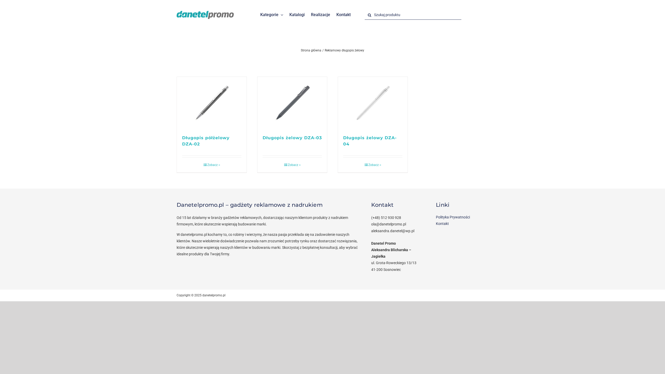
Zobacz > (213, 165)
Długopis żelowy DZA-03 (292, 137)
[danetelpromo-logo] (205, 12)
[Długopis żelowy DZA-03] (292, 103)
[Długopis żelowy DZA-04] (373, 103)
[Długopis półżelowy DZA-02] (212, 103)
